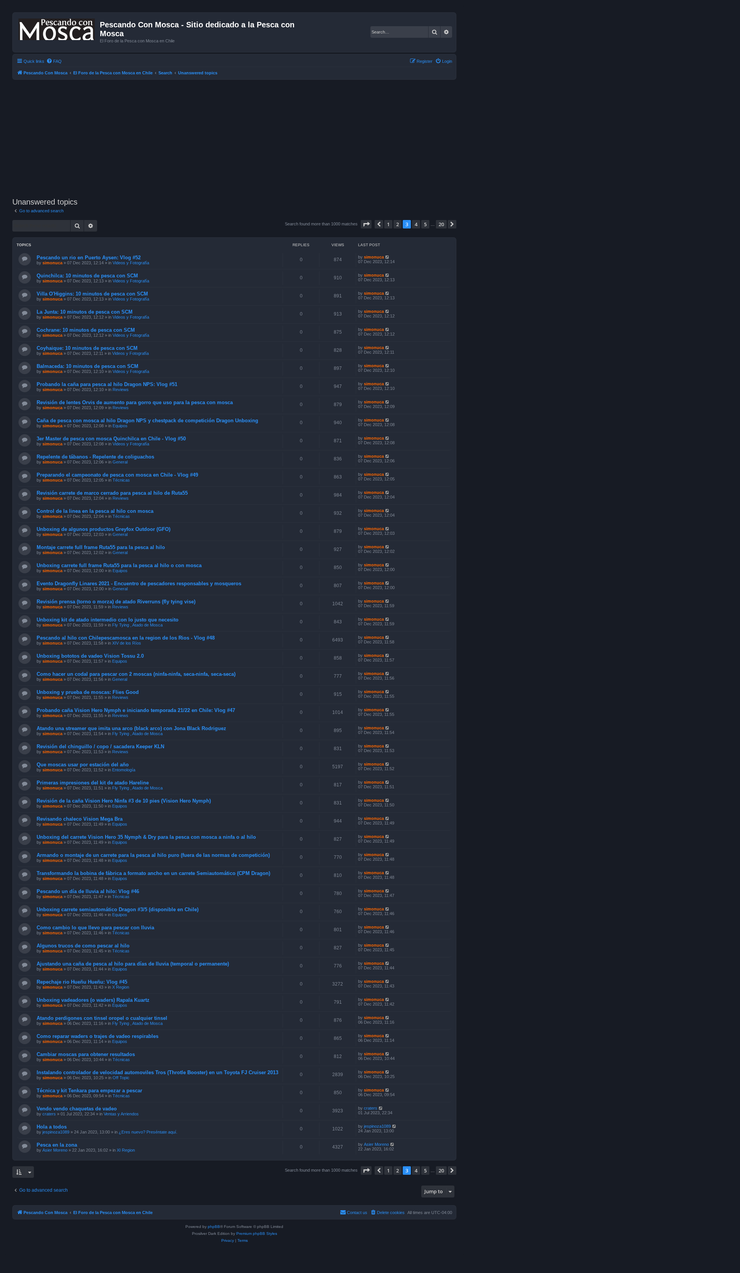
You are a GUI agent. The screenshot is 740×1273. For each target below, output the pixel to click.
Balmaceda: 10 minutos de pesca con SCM (87, 366)
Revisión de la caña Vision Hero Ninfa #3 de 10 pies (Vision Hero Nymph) (124, 801)
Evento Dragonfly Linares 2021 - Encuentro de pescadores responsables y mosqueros (139, 583)
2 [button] (397, 224)
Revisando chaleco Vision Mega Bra (80, 819)
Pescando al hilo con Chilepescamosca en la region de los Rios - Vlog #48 (126, 638)
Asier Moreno (54, 1150)
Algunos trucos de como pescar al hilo (83, 946)
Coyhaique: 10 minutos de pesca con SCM (87, 348)
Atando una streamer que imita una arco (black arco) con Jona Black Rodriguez (131, 728)
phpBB (214, 1226)
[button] (366, 224)
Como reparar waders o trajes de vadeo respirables (97, 1036)
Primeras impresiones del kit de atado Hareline (93, 783)
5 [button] (425, 224)
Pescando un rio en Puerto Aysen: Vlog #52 (89, 257)
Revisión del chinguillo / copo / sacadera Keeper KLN (100, 746)
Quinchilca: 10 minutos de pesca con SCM (87, 276)
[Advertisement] (243, 137)
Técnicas (121, 480)
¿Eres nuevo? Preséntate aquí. (148, 1132)
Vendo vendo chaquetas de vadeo (77, 1109)
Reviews (121, 389)
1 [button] (388, 224)
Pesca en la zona (57, 1145)
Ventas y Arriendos (121, 1114)
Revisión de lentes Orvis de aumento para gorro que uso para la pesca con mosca (135, 402)
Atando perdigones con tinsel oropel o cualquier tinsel (102, 1018)
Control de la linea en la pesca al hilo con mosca (95, 511)
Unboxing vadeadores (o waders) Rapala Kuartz (93, 1000)
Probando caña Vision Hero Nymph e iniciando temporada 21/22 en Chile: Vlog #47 (136, 710)
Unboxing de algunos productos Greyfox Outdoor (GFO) (103, 529)
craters (49, 1114)
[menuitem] (54, 61)
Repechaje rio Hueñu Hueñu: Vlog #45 (82, 982)
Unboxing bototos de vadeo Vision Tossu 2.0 (90, 656)
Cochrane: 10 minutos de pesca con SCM (86, 330)
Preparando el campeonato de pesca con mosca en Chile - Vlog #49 (117, 475)
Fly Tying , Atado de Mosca (137, 625)
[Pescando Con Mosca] (57, 28)
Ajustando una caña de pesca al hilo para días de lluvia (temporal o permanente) (133, 964)
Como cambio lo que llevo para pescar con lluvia (95, 927)
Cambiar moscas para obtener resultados (86, 1054)
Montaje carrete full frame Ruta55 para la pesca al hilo (101, 547)
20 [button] (441, 224)
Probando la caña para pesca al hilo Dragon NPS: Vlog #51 (107, 384)
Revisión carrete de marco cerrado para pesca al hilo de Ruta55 (112, 493)
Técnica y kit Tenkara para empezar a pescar (89, 1090)
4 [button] (416, 224)
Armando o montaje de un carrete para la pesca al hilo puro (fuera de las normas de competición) (153, 855)
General (120, 462)
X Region (120, 987)
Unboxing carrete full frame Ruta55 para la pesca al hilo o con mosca (119, 565)
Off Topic (121, 1077)
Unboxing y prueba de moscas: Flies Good (88, 692)
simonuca (52, 262)
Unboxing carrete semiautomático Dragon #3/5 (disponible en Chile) (117, 909)
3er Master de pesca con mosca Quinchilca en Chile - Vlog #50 (111, 439)
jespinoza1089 (55, 1132)
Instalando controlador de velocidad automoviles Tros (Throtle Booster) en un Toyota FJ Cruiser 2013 (157, 1072)
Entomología (123, 769)
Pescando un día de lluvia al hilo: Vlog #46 (88, 891)
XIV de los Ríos (126, 643)
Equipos (120, 425)
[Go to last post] (387, 257)
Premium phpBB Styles (256, 1233)
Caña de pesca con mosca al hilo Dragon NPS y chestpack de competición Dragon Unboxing (147, 420)
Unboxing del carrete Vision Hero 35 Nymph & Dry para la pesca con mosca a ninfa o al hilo (146, 837)
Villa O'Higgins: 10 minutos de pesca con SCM (92, 294)
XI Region (126, 1150)
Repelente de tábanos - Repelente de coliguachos (95, 457)
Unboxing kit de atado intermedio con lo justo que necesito (107, 620)
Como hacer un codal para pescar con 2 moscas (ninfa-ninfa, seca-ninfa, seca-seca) (136, 674)
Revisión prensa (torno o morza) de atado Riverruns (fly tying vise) (116, 602)
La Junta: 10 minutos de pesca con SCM (85, 312)
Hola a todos (52, 1127)
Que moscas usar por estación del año (83, 764)
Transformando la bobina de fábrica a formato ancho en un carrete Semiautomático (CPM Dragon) (153, 873)
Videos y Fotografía (131, 262)
